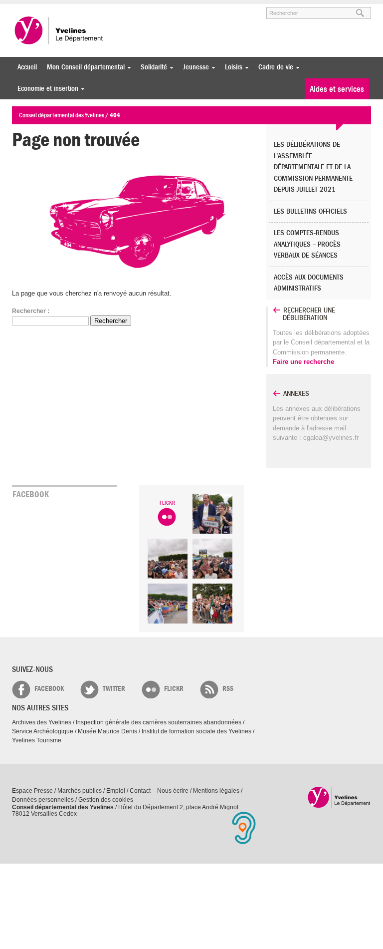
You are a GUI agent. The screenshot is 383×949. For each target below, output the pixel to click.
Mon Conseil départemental (83, 67)
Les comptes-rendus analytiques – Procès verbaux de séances (307, 244)
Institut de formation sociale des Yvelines (196, 731)
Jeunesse (193, 67)
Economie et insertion (45, 88)
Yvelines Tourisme (36, 740)
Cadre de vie (273, 67)
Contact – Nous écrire (159, 790)
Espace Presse (32, 790)
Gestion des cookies (105, 799)
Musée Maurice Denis (107, 731)
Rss (227, 688)
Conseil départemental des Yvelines (59, 30)
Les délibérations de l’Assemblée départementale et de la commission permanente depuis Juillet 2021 (313, 167)
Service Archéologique (42, 731)
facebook (49, 688)
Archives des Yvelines (41, 722)
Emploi (115, 790)
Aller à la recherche (128, 8)
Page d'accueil (339, 797)
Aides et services (337, 89)
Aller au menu (26, 8)
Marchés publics (79, 790)
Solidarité (151, 67)
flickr (174, 688)
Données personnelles (43, 799)
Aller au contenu (73, 8)
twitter (114, 688)
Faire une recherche (303, 361)
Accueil (27, 67)
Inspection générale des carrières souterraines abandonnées (158, 722)
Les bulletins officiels (310, 211)
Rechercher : (30, 311)
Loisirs (231, 67)
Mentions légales (216, 790)
